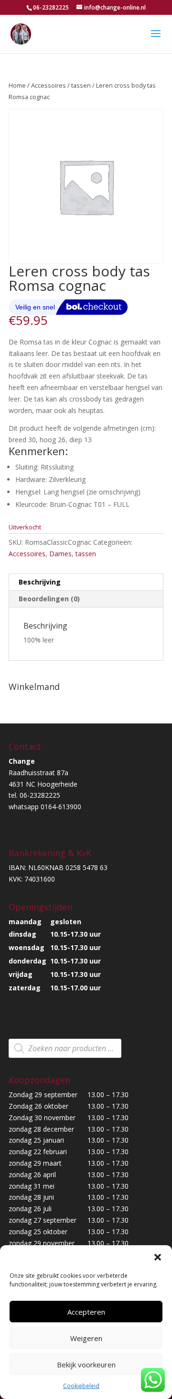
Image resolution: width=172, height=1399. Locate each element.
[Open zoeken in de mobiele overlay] (65, 1048)
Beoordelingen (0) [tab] (49, 598)
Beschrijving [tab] (40, 581)
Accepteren (86, 1312)
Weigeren (86, 1338)
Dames (60, 553)
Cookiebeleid (81, 1386)
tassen (81, 85)
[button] (157, 1257)
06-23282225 (51, 7)
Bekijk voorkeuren (86, 1364)
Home (17, 85)
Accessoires (48, 85)
